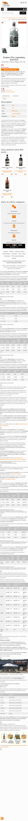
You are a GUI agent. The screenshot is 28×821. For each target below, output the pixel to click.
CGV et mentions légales (18, 256)
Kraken (13, 116)
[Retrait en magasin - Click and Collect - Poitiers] (17, 247)
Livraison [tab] (15, 96)
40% (13, 105)
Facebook (12, 473)
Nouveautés (7, 256)
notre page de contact (9, 479)
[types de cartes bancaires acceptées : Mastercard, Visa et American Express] (14, 245)
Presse (23, 253)
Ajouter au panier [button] (12, 174)
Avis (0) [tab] (4, 98)
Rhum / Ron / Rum (18, 17)
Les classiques (9, 17)
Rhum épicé (15, 110)
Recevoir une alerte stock (10, 69)
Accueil (3, 17)
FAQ (19, 253)
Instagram (18, 473)
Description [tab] (6, 96)
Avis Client (14, 253)
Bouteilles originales (10, 91)
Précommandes (6, 253)
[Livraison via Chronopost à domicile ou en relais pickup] (13, 247)
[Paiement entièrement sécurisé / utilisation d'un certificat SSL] (8, 245)
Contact (11, 251)
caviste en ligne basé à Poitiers (14, 262)
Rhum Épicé (9, 90)
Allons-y (22, 13)
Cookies (14, 258)
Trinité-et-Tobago (16, 113)
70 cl (13, 108)
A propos (6, 251)
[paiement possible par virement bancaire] (20, 245)
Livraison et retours (19, 251)
